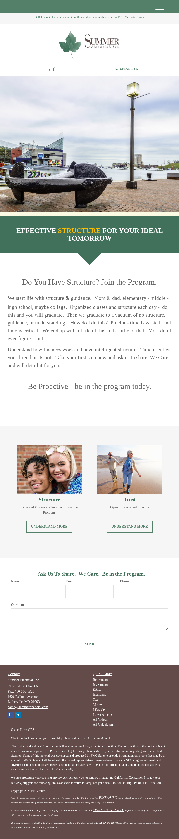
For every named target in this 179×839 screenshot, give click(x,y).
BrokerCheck (101, 738)
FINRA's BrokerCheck (108, 810)
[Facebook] (54, 69)
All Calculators (103, 724)
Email (69, 581)
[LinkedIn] (48, 69)
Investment (100, 684)
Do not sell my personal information (136, 783)
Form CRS (27, 730)
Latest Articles (102, 714)
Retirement (100, 679)
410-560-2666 (129, 69)
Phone (124, 581)
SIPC (113, 797)
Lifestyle (99, 709)
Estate (97, 689)
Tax (95, 699)
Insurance (99, 694)
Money (98, 704)
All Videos (100, 719)
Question (17, 605)
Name (15, 581)
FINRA (104, 797)
